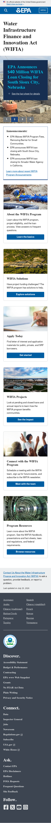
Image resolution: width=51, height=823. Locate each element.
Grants (7, 682)
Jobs (5, 724)
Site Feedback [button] (10, 791)
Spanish (30, 599)
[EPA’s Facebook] (6, 807)
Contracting (9, 672)
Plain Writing (10, 692)
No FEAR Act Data (13, 687)
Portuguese (8, 618)
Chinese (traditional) (13, 609)
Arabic (6, 604)
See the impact (25, 419)
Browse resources (25, 551)
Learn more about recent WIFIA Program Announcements (21, 173)
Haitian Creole (10, 613)
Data (5, 714)
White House (10, 749)
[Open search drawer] (5, 10)
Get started (26, 355)
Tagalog (7, 622)
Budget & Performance (15, 667)
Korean (29, 613)
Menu (43, 10)
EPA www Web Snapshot (16, 677)
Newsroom (8, 729)
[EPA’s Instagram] (25, 807)
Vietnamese (32, 622)
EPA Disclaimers (12, 771)
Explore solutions (25, 294)
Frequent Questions (13, 786)
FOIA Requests (11, 781)
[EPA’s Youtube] (19, 807)
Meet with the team (26, 484)
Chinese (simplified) (35, 604)
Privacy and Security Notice (18, 697)
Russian (30, 618)
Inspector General (12, 719)
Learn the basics (25, 237)
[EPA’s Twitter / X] (12, 807)
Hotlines (7, 776)
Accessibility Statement (15, 662)
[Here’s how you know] (25, 3)
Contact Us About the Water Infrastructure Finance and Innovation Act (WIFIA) (24, 574)
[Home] (24, 10)
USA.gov (7, 744)
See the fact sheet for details (26, 93)
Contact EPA (10, 766)
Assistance (8, 599)
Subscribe (8, 739)
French (29, 609)
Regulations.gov (11, 734)
